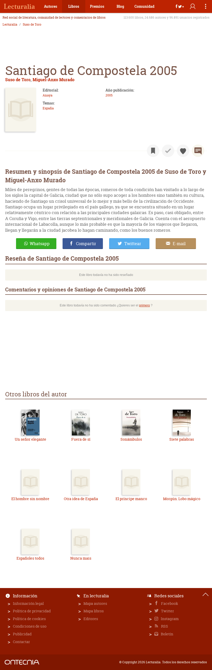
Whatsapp (40, 243)
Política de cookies (29, 618)
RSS (164, 626)
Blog (120, 6)
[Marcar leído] (168, 151)
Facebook (169, 603)
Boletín (166, 633)
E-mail (179, 243)
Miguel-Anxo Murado (53, 79)
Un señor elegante (30, 439)
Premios (97, 6)
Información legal (28, 603)
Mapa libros (94, 610)
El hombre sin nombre (30, 498)
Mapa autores (95, 603)
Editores (91, 618)
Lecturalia (10, 24)
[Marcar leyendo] (153, 151)
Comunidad (144, 6)
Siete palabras (181, 439)
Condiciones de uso (30, 626)
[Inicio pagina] (205, 594)
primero (144, 305)
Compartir (86, 243)
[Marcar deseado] (183, 151)
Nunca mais (80, 558)
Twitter (167, 610)
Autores (50, 6)
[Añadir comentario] (198, 151)
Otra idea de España (81, 498)
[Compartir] (179, 6)
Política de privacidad (32, 610)
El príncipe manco (131, 498)
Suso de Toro (32, 24)
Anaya (47, 95)
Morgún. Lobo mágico (181, 498)
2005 (108, 95)
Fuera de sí (80, 439)
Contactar (21, 641)
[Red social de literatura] (19, 6)
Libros (73, 6)
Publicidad (22, 633)
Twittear (132, 243)
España (48, 108)
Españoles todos (30, 558)
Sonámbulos (131, 439)
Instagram (169, 618)
